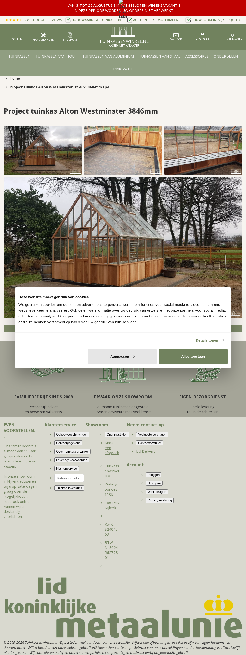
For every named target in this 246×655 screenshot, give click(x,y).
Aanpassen (119, 356)
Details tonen (207, 340)
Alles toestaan (193, 356)
